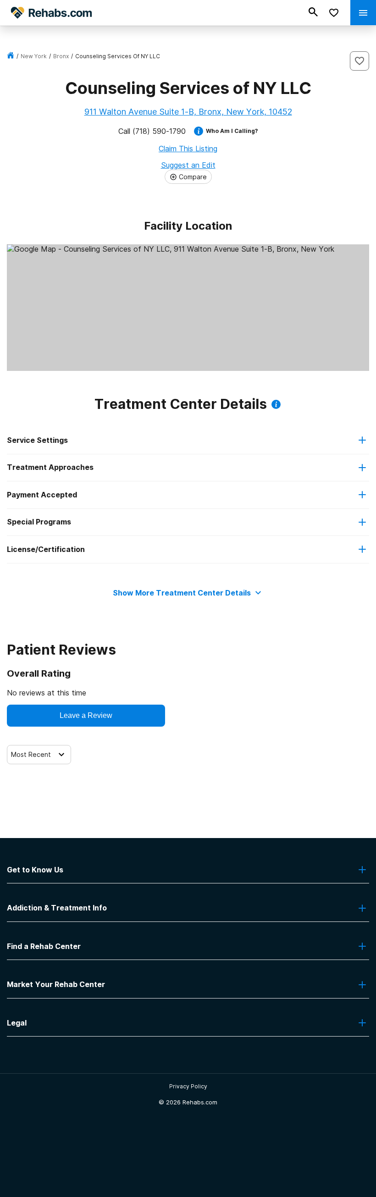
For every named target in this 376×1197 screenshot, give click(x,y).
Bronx (61, 56)
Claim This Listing (188, 148)
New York (34, 56)
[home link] (10, 56)
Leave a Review (86, 715)
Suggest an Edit (188, 165)
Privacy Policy (188, 1086)
